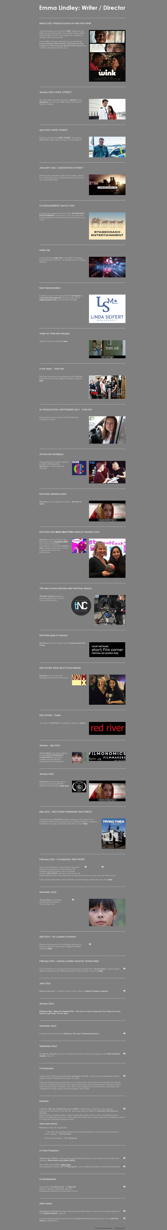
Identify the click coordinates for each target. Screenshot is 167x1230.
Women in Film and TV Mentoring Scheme (81, 1034)
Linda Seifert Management (50, 298)
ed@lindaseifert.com (47, 300)
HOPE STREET (64, 138)
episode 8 (43, 102)
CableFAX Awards (50, 1213)
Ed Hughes (75, 296)
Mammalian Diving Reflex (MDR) (61, 1160)
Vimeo (82, 723)
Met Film (72, 1187)
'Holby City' (57, 258)
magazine (96, 991)
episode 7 (74, 100)
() (48, 1123)
